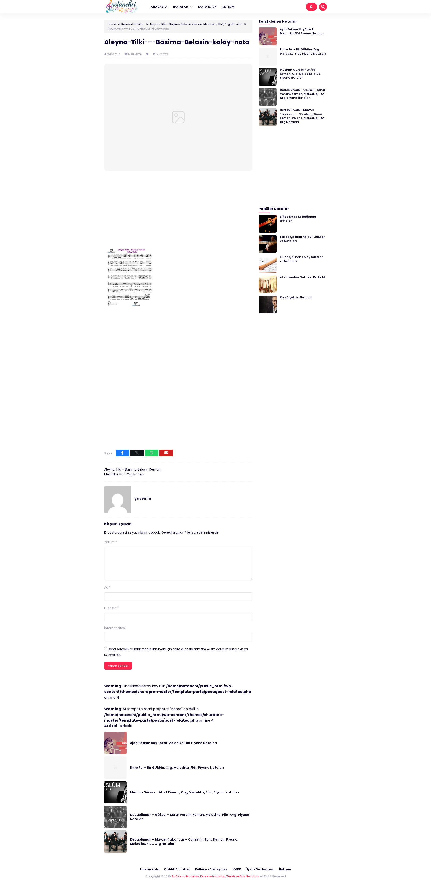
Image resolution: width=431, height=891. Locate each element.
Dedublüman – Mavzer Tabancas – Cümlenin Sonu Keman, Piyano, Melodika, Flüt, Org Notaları (184, 841)
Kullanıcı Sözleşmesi (211, 869)
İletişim (285, 869)
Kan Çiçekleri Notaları (296, 297)
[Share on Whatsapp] (151, 453)
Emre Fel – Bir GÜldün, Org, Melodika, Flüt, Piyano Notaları (177, 767)
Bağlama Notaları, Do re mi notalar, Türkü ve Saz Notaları (215, 876)
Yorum (110, 542)
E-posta (111, 608)
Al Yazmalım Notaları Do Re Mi (302, 277)
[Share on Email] (166, 453)
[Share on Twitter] (137, 453)
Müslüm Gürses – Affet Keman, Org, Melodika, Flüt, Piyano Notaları (184, 792)
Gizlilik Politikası (177, 869)
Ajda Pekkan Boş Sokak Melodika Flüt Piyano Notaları (173, 743)
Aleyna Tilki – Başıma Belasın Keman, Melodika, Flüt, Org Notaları (132, 472)
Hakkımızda (149, 869)
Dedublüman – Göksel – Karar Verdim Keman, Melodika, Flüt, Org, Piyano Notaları (189, 816)
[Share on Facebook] (122, 453)
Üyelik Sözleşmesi (260, 869)
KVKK (237, 869)
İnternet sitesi (114, 628)
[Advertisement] (178, 208)
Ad (107, 587)
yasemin (114, 54)
